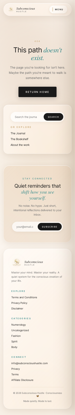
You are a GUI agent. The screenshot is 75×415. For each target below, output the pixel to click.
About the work (20, 144)
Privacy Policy (19, 302)
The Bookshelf (19, 139)
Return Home (37, 91)
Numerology (18, 324)
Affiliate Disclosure (22, 379)
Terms (15, 374)
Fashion (16, 335)
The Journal (18, 133)
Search (53, 117)
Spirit (14, 341)
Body (14, 347)
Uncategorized (20, 330)
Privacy (15, 368)
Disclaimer (17, 308)
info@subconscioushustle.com (29, 363)
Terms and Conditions (24, 297)
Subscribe (50, 226)
